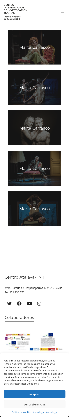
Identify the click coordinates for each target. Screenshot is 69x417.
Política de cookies (21, 412)
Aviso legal (38, 412)
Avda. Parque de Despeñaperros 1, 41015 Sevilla (33, 288)
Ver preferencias (35, 404)
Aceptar (34, 394)
